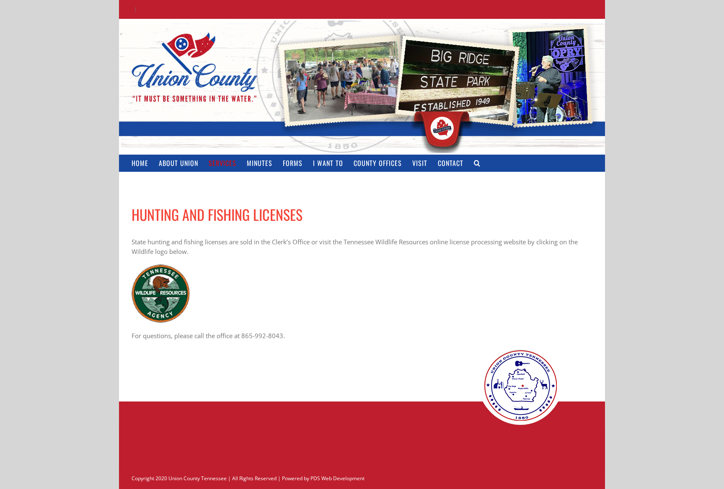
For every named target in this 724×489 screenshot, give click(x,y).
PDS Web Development (337, 478)
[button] (477, 163)
